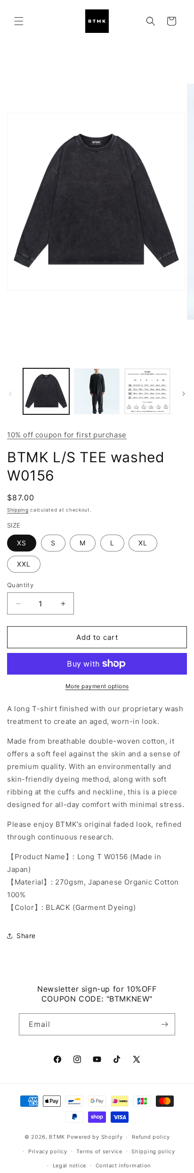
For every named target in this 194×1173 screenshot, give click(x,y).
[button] (18, 21)
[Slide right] (183, 393)
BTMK (57, 1137)
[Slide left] (10, 393)
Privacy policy (47, 1151)
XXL (24, 564)
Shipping (18, 510)
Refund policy (151, 1137)
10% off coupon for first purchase (67, 434)
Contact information (123, 1165)
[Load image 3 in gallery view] (147, 391)
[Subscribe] (164, 1024)
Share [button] (26, 936)
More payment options (97, 686)
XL (142, 543)
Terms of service (99, 1151)
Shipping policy (153, 1151)
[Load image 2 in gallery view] (97, 391)
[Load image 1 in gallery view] (46, 391)
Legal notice (69, 1165)
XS (21, 543)
